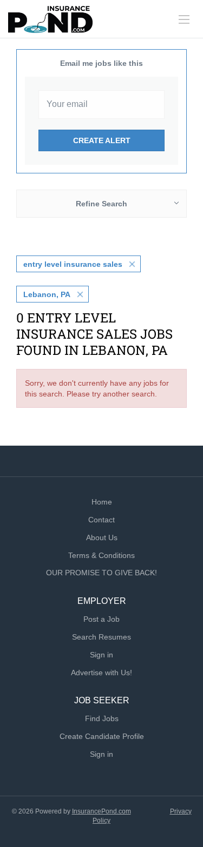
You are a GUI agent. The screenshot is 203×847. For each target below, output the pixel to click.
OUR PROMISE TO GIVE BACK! (101, 572)
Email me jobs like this (101, 63)
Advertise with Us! (101, 672)
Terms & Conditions (101, 555)
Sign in (101, 654)
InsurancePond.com (101, 811)
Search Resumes (101, 637)
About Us (101, 537)
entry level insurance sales (72, 264)
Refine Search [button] (101, 203)
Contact (101, 519)
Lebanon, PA (46, 294)
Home (101, 502)
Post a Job (101, 619)
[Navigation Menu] (184, 19)
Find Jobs (102, 718)
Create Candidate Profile (102, 736)
